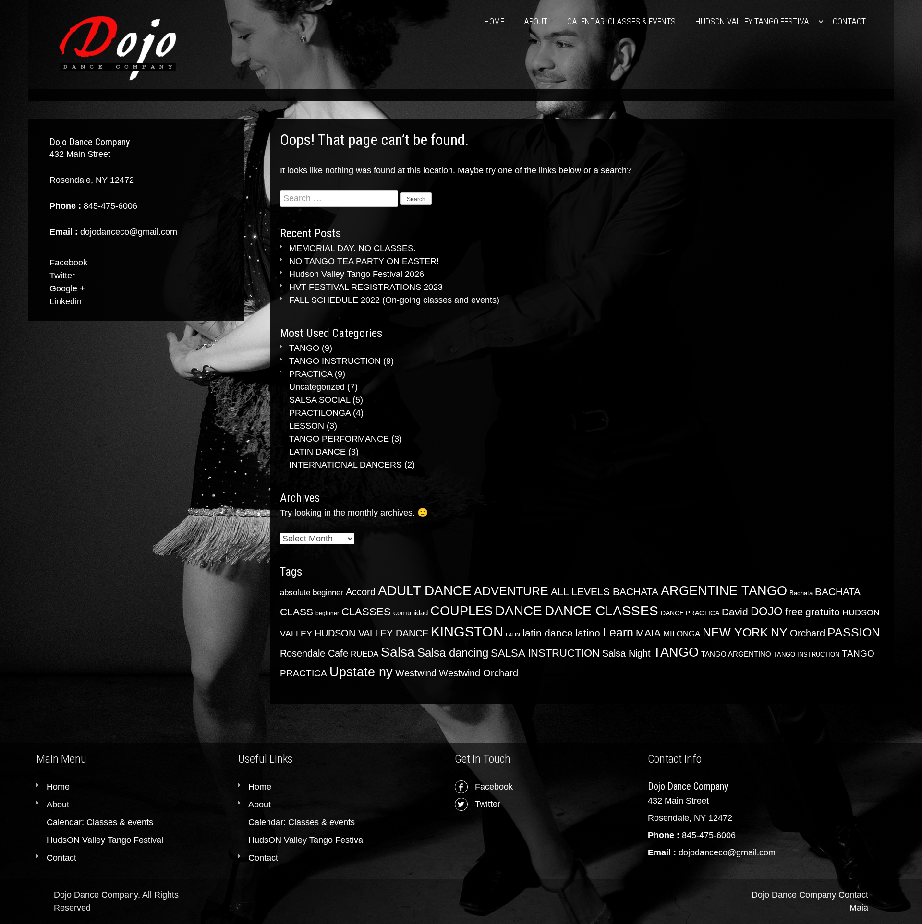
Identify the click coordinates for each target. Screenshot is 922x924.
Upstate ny (361, 672)
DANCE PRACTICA (690, 613)
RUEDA (364, 654)
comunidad (410, 613)
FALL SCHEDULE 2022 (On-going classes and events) (394, 300)
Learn (618, 632)
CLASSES (366, 612)
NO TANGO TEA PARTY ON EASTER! (364, 261)
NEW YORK (735, 632)
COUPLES (461, 611)
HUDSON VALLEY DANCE (371, 633)
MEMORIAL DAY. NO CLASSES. (352, 248)
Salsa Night (626, 653)
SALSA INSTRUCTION (545, 653)
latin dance (547, 633)
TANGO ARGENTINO (736, 654)
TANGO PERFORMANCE (339, 439)
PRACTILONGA (320, 413)
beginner (327, 613)
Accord (361, 592)
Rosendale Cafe (314, 653)
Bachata (801, 593)
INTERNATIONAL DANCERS (345, 464)
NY (779, 632)
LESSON (306, 426)
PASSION (853, 632)
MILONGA (681, 633)
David (735, 611)
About (535, 21)
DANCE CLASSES (601, 610)
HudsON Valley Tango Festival (754, 21)
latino (587, 633)
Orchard (807, 633)
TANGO (304, 348)
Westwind (416, 673)
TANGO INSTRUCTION (335, 361)
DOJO (767, 611)
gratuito (822, 611)
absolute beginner (311, 592)
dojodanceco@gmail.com (727, 852)
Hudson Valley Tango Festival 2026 (356, 274)
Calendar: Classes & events (621, 21)
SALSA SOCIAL (319, 400)
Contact (849, 21)
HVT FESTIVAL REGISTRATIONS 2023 (366, 287)
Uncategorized (317, 387)
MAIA (648, 633)
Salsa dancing (452, 652)
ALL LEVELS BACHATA (604, 592)
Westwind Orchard (478, 673)
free (794, 612)
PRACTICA (310, 374)
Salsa (398, 652)
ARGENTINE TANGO (724, 590)
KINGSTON (467, 631)
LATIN (513, 634)
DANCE (518, 610)
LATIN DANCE (317, 451)
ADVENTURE (511, 591)
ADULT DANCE (425, 590)
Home (494, 21)
